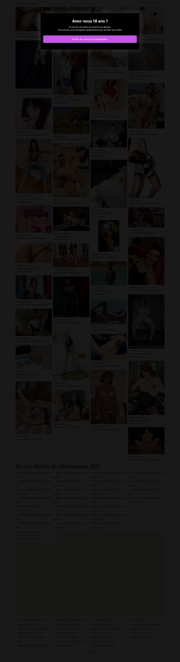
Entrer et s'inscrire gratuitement (90, 39)
